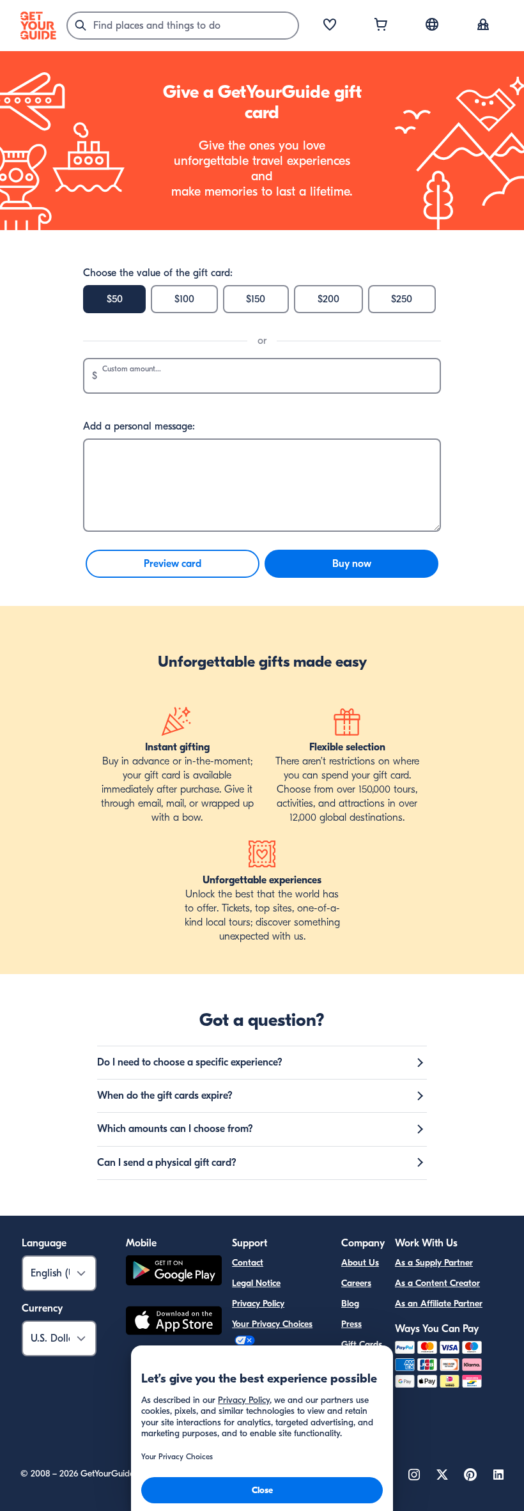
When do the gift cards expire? (165, 1095)
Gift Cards (361, 1344)
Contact (247, 1262)
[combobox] (182, 26)
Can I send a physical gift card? (166, 1162)
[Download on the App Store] (174, 1322)
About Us (360, 1262)
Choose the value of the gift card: (158, 273)
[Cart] (380, 25)
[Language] (432, 24)
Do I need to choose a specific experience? (189, 1062)
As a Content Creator (437, 1283)
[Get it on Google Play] (174, 1272)
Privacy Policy (258, 1303)
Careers (356, 1283)
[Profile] (483, 25)
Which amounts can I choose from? (175, 1129)
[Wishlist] (329, 25)
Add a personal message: (139, 426)
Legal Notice (256, 1283)
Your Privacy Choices (272, 1324)
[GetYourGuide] (38, 25)
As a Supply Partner (434, 1262)
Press (351, 1324)
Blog (350, 1303)
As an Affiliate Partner (438, 1303)
